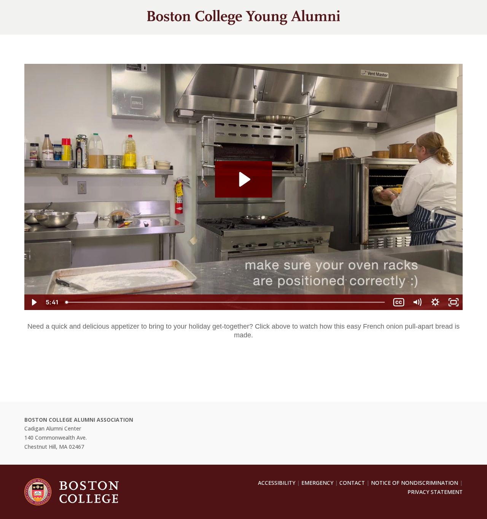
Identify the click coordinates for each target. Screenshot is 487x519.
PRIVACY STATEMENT (435, 491)
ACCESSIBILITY (276, 482)
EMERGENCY (317, 482)
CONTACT (352, 482)
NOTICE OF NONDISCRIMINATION (414, 482)
